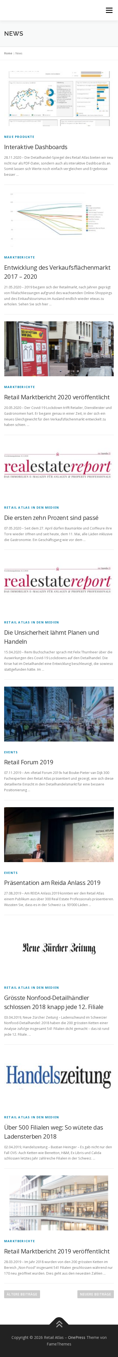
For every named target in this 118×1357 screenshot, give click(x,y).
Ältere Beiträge (22, 1294)
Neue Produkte (19, 137)
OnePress (76, 1337)
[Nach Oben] (59, 1324)
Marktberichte (19, 257)
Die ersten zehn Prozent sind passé (51, 517)
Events (11, 752)
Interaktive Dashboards (36, 147)
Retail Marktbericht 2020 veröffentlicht (57, 397)
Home (8, 53)
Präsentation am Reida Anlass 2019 (52, 882)
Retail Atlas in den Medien (31, 507)
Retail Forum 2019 (29, 762)
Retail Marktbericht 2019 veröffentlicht (57, 1251)
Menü (108, 10)
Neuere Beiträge (95, 1294)
